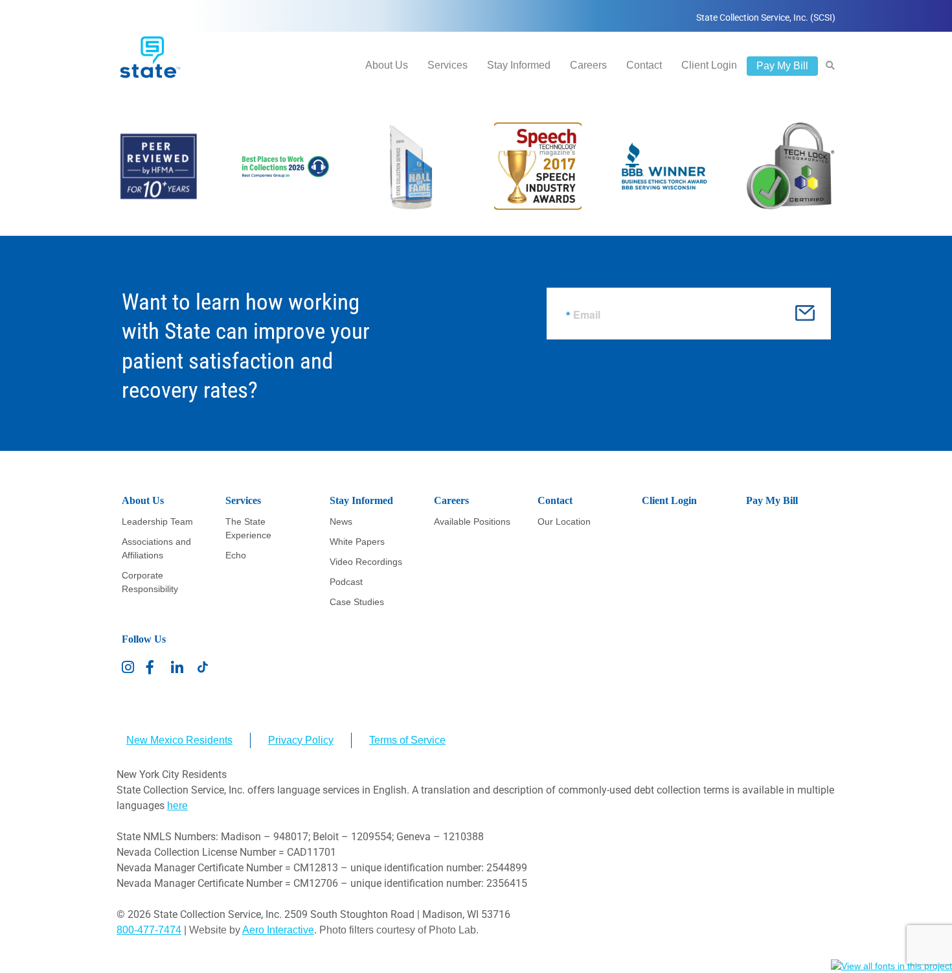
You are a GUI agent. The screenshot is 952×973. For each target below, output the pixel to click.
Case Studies (357, 602)
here (177, 805)
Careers (588, 65)
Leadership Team (157, 521)
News (341, 521)
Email (586, 315)
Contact (644, 65)
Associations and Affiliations (156, 548)
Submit (805, 317)
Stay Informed (518, 65)
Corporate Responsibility (150, 582)
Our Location (564, 521)
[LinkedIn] (178, 667)
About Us (386, 65)
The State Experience (248, 528)
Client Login (709, 65)
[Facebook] (153, 667)
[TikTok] (203, 667)
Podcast (346, 582)
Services (447, 65)
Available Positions (472, 521)
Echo (235, 555)
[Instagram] (129, 667)
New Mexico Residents (179, 740)
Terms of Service (407, 740)
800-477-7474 (149, 929)
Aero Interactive (278, 929)
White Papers (357, 541)
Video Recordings (366, 561)
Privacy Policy (301, 740)
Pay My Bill (782, 65)
